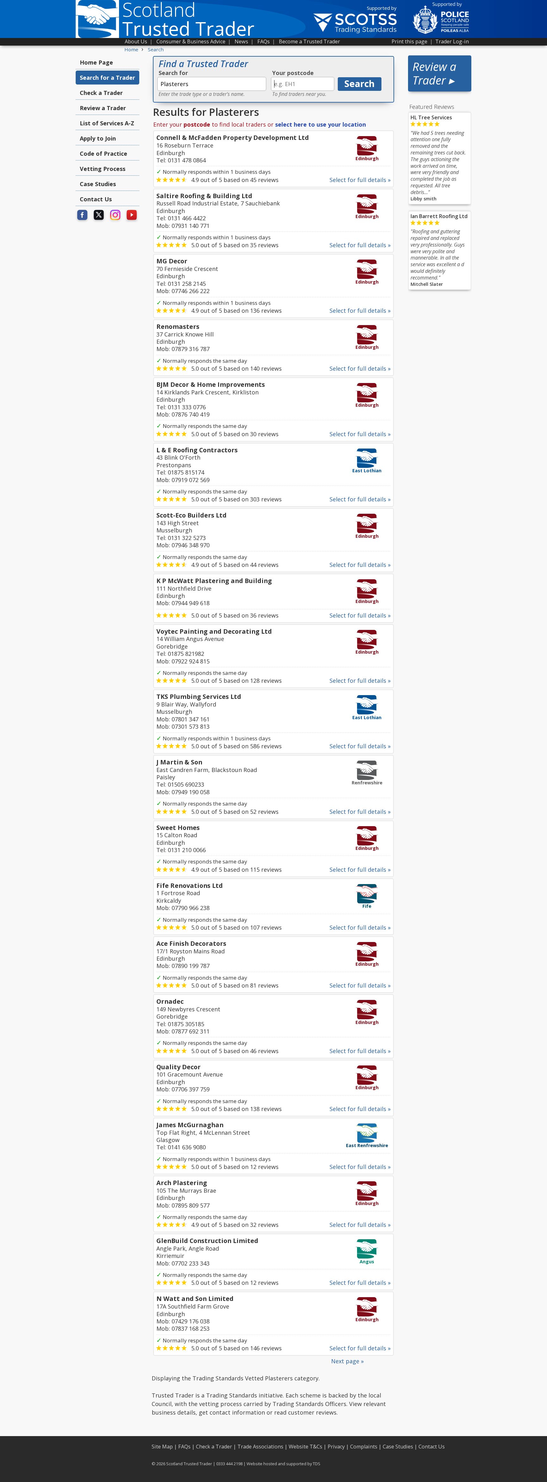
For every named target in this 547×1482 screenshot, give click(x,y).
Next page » (347, 1361)
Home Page (96, 62)
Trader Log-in (452, 41)
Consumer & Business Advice (190, 41)
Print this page (409, 41)
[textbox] (211, 84)
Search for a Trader (107, 77)
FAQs (263, 41)
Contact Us (96, 199)
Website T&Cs (305, 1446)
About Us (136, 41)
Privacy (336, 1446)
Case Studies (98, 184)
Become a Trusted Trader (309, 41)
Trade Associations (260, 1446)
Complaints (363, 1446)
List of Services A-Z (107, 123)
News (241, 41)
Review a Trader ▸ (434, 73)
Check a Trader (101, 93)
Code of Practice (103, 153)
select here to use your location (320, 124)
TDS (316, 1463)
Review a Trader (103, 108)
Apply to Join (98, 138)
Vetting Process (102, 169)
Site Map (162, 1446)
